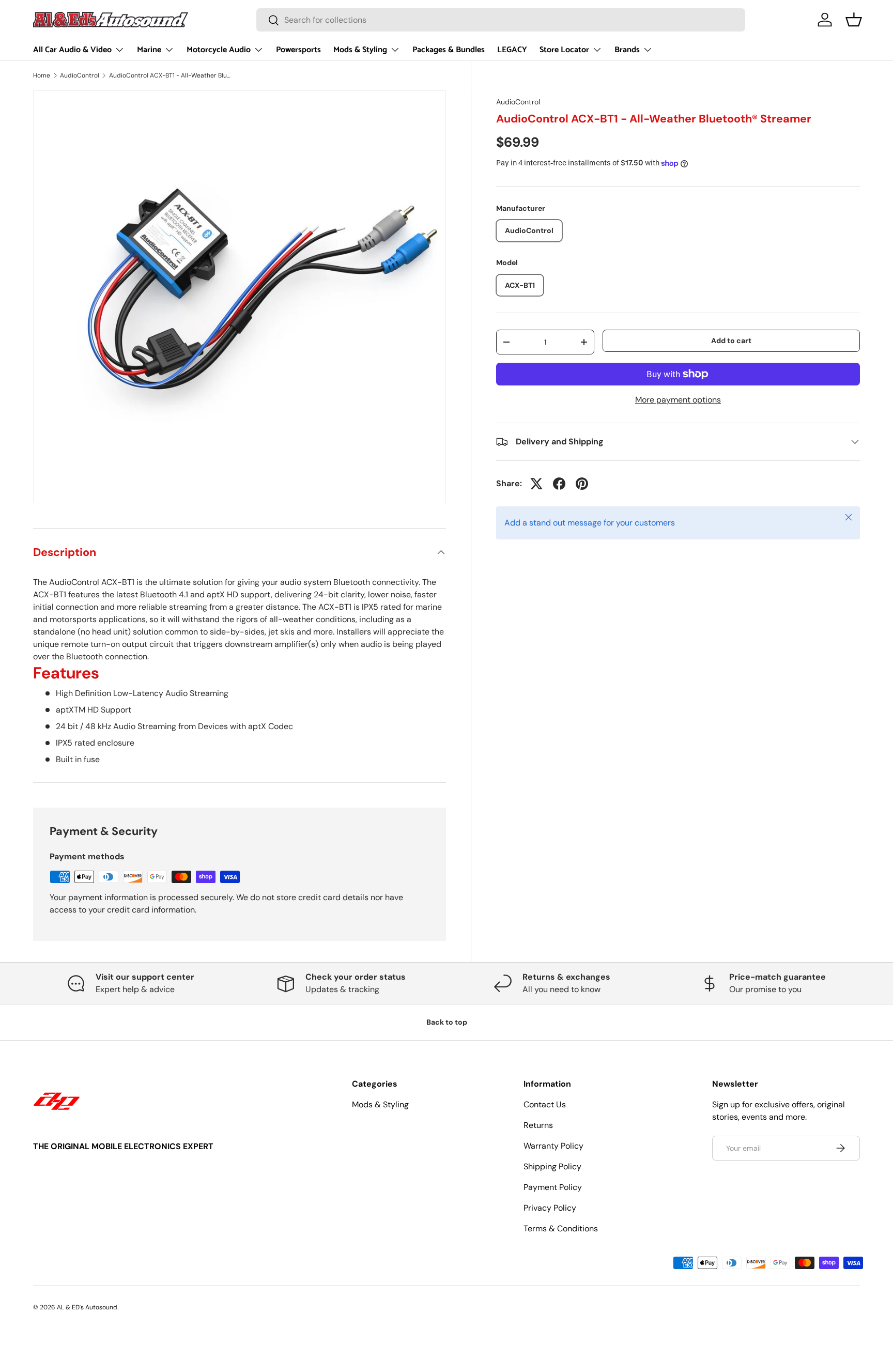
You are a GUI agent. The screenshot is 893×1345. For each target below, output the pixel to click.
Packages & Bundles (448, 50)
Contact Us (545, 1104)
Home (41, 75)
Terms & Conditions (561, 1228)
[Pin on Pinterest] (582, 483)
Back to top (446, 1022)
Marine (149, 50)
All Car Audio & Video (72, 50)
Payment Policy (553, 1187)
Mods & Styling (360, 50)
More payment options (678, 399)
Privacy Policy (550, 1207)
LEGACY (512, 50)
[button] (853, 19)
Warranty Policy (553, 1145)
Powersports (298, 50)
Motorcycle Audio (219, 50)
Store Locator (564, 50)
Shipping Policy (552, 1166)
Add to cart (731, 340)
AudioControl (79, 75)
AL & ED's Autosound (87, 1307)
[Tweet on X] (536, 483)
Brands (627, 50)
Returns (538, 1125)
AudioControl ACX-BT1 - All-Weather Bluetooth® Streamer (171, 75)
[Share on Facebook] (559, 483)
